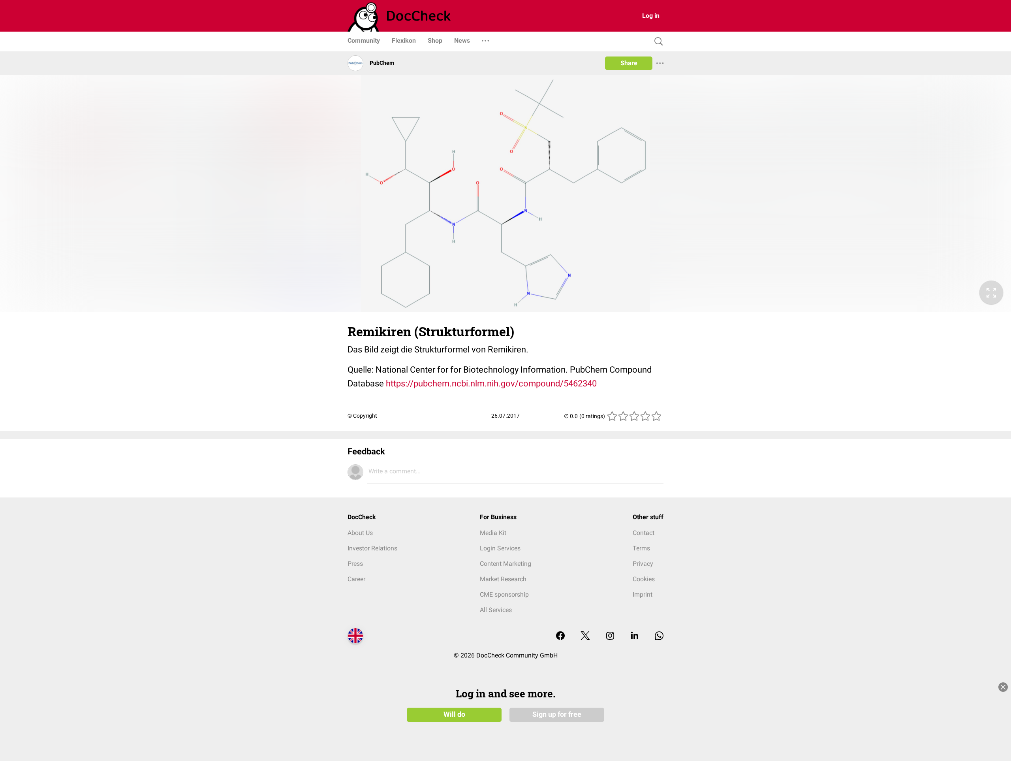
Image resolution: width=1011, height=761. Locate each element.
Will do (454, 714)
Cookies (644, 579)
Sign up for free (556, 714)
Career (356, 579)
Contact (643, 533)
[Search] (656, 42)
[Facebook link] (560, 636)
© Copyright (362, 416)
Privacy (643, 563)
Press (355, 563)
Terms (641, 548)
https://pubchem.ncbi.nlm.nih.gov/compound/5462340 (491, 383)
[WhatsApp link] (659, 636)
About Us (360, 533)
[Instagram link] (610, 636)
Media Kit (493, 533)
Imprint (642, 594)
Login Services (500, 548)
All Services (496, 610)
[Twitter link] (585, 636)
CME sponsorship (504, 594)
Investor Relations (372, 548)
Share (628, 63)
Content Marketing (505, 563)
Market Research (503, 579)
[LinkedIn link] (634, 636)
